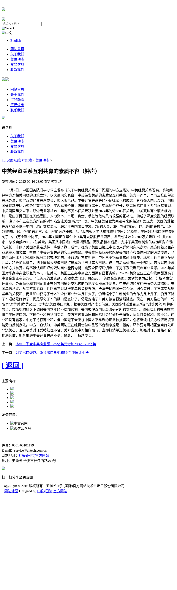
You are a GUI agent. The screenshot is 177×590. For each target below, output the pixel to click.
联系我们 (17, 70)
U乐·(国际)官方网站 (17, 160)
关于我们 (17, 54)
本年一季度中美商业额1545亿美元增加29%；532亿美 (56, 344)
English (15, 40)
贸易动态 (17, 59)
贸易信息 (17, 64)
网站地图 (11, 491)
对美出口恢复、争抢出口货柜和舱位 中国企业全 (52, 353)
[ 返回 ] (13, 365)
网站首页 (17, 49)
